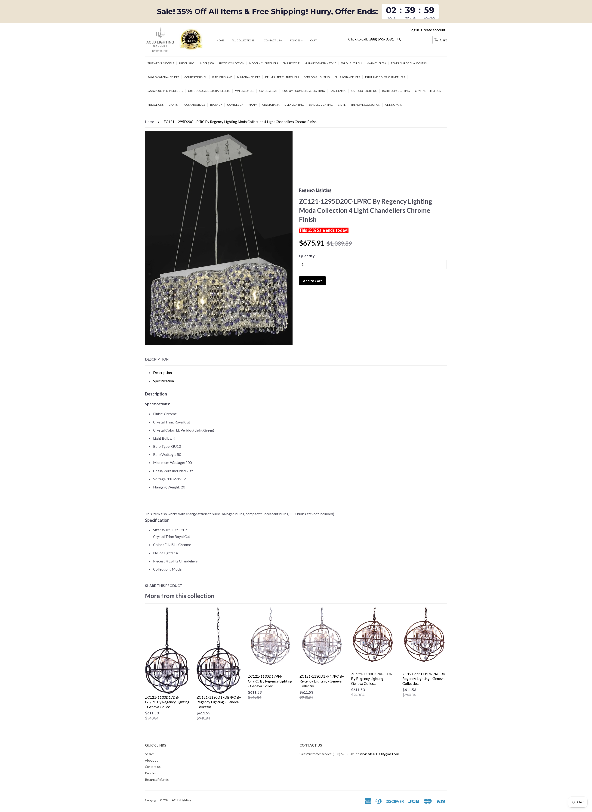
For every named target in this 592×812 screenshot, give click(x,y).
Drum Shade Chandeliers (282, 77)
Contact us (272, 40)
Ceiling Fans (393, 104)
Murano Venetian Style (320, 63)
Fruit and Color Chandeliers (385, 77)
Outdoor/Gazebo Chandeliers (209, 90)
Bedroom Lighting (317, 77)
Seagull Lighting (321, 104)
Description (157, 359)
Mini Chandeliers (248, 77)
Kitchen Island (222, 77)
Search (149, 754)
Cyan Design (235, 104)
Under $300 (206, 63)
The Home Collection (365, 104)
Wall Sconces (244, 90)
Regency (216, 104)
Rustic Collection (231, 63)
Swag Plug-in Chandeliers (165, 90)
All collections (243, 40)
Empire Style (291, 63)
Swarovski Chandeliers (163, 77)
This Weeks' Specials (161, 63)
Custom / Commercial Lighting (303, 90)
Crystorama (270, 104)
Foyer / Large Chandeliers (408, 63)
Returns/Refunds (157, 779)
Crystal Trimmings (428, 90)
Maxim (253, 104)
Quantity (307, 255)
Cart (313, 40)
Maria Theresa (376, 63)
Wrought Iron (351, 63)
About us (151, 760)
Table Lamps (338, 90)
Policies (295, 40)
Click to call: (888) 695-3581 (371, 39)
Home (220, 40)
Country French (195, 77)
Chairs (173, 104)
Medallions (155, 104)
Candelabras (268, 90)
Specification (163, 381)
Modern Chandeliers (263, 63)
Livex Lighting (294, 104)
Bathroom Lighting (396, 90)
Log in (414, 30)
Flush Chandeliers (347, 77)
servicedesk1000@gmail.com (379, 754)
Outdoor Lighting (364, 90)
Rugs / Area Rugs (194, 104)
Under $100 (186, 63)
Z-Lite (341, 104)
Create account (433, 30)
